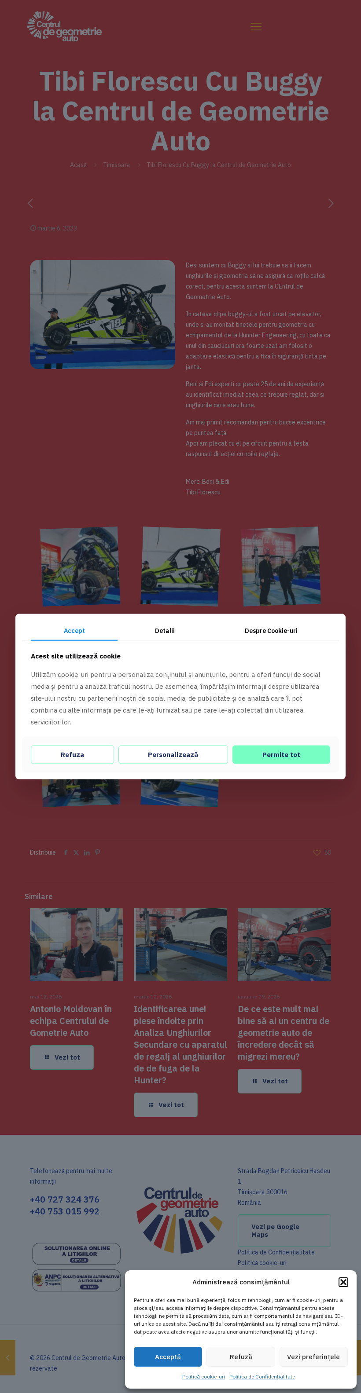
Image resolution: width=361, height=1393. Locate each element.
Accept (74, 630)
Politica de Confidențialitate (262, 1376)
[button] (343, 1282)
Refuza (72, 754)
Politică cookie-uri (203, 1376)
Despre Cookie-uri (271, 630)
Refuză (241, 1357)
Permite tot (281, 754)
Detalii (165, 630)
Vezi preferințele (313, 1357)
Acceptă (168, 1357)
